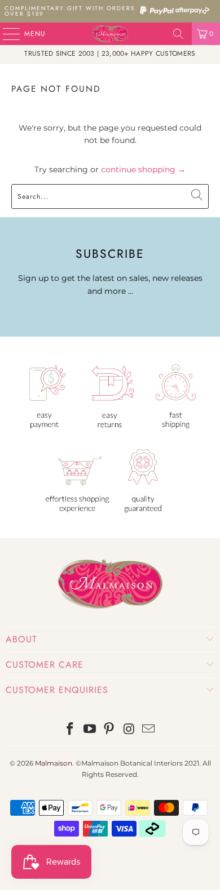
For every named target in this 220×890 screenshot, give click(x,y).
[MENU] (5, 34)
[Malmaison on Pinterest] (109, 729)
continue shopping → (143, 169)
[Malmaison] (110, 34)
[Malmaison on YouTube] (89, 729)
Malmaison (53, 763)
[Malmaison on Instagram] (129, 729)
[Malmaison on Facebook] (70, 729)
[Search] (178, 34)
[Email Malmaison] (148, 729)
